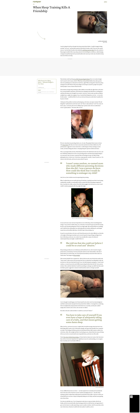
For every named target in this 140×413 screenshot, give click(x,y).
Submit (39, 90)
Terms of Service (51, 91)
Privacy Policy (39, 92)
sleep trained (65, 145)
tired (75, 95)
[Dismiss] (138, 396)
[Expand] (131, 396)
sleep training (76, 255)
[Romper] (37, 2)
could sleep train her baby (88, 50)
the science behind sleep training (71, 337)
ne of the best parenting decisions (82, 79)
